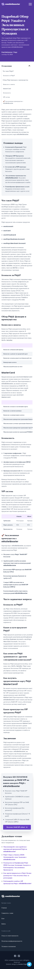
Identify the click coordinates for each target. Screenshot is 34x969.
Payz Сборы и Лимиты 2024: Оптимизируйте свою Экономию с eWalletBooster (15, 857)
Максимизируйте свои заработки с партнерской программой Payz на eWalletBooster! (15, 849)
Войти (4, 924)
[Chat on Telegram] (29, 964)
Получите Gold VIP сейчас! (16, 827)
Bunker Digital (23, 964)
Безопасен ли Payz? (9, 75)
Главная (4, 908)
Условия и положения (9, 946)
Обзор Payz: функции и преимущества (15, 80)
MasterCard (7, 89)
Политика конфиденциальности (12, 941)
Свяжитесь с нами (7, 913)
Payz (15, 52)
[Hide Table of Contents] (29, 66)
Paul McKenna (7, 52)
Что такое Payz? (8, 71)
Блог (3, 918)
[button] (30, 4)
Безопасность (7, 93)
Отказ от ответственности (10, 936)
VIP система (6, 97)
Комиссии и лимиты (9, 84)
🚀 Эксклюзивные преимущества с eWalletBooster (13, 102)
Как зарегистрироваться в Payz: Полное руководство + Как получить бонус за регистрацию (17, 875)
